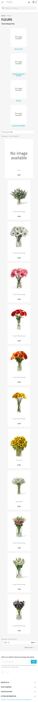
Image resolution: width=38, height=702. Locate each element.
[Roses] (18, 89)
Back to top (30, 647)
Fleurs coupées (18, 126)
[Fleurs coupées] (18, 114)
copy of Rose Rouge (19, 211)
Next (33, 643)
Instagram (7, 672)
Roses (18, 101)
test (19, 170)
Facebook (3, 672)
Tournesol (19, 460)
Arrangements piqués (19, 75)
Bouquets (18, 49)
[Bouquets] (18, 37)
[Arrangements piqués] (18, 62)
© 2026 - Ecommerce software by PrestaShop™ (16, 700)
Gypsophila (19, 501)
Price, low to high (19, 132)
